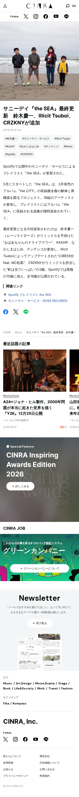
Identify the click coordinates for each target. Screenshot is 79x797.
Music (18, 332)
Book (7, 688)
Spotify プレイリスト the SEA (29, 295)
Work (41, 688)
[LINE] (66, 16)
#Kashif (9, 146)
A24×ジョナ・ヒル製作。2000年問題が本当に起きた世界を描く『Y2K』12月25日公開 (34, 408)
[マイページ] (5, 6)
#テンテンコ (51, 146)
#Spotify (10, 154)
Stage (62, 683)
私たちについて (12, 756)
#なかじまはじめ (29, 146)
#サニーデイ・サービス (35, 138)
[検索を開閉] (67, 6)
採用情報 (8, 762)
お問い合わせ (47, 769)
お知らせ (8, 769)
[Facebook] (45, 16)
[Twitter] (26, 16)
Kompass (19, 703)
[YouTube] (56, 17)
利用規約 (45, 775)
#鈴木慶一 (11, 138)
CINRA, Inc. (20, 721)
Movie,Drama (45, 683)
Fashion (67, 688)
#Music (68, 146)
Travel (53, 688)
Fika (6, 703)
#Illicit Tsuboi (62, 138)
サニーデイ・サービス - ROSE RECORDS (37, 301)
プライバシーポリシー (15, 775)
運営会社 (45, 756)
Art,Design (24, 683)
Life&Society (23, 688)
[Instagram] (35, 16)
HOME (7, 332)
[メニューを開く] (74, 6)
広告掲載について (50, 762)
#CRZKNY (27, 154)
